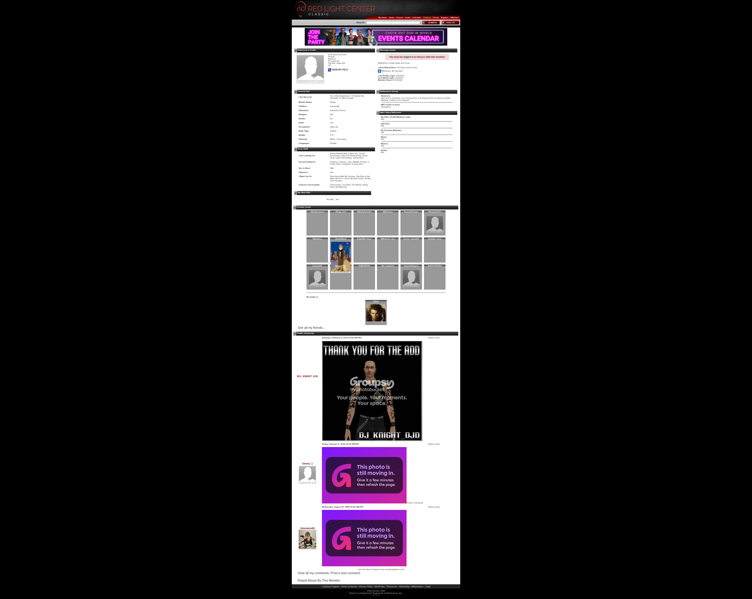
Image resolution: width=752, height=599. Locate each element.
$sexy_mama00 (411, 239)
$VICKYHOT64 (435, 266)
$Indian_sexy (434, 239)
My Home (382, 17)
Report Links (434, 338)
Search (399, 17)
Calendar (416, 17)
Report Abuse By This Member (319, 580)
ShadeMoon (340, 239)
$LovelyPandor (411, 212)
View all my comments (313, 573)
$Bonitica (317, 239)
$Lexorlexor (341, 266)
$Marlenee (388, 212)
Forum (436, 17)
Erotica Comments (415, 503)
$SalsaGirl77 (434, 212)
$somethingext (411, 266)
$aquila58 (317, 266)
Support (444, 17)
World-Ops (379, 586)
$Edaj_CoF (341, 212)
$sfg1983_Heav (364, 239)
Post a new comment (345, 573)
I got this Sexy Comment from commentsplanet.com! (380, 569)
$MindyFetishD (364, 212)
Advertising (404, 586)
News (391, 17)
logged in (408, 57)
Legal (427, 586)
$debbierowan (317, 212)
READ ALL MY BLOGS (391, 71)
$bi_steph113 (387, 266)
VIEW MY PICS (339, 69)
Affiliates (454, 17)
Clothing (427, 17)
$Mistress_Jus (388, 239)
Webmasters (417, 586)
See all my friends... (311, 327)
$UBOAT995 (364, 266)
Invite (407, 17)
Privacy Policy (366, 586)
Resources (392, 586)
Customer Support (330, 586)
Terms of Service (349, 586)
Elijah (376, 301)
